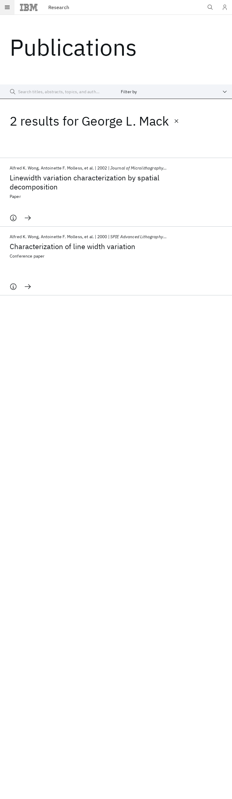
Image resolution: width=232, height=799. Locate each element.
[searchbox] (58, 91)
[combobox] (174, 91)
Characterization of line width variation (72, 246)
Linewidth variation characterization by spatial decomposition (85, 182)
